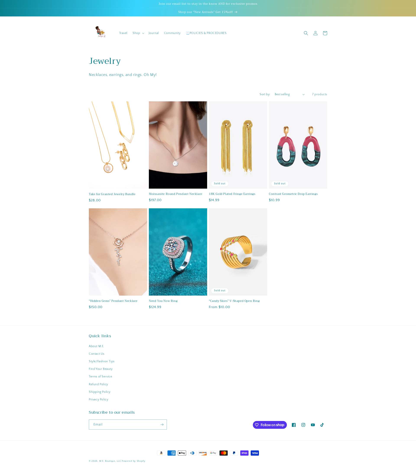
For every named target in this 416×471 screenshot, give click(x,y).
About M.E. (96, 346)
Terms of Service (100, 376)
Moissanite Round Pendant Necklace (175, 194)
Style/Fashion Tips (102, 361)
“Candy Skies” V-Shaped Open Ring (234, 301)
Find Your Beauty (101, 369)
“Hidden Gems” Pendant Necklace (113, 301)
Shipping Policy (99, 392)
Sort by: (265, 94)
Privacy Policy (98, 399)
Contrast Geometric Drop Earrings (293, 194)
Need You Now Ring (163, 301)
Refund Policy (98, 384)
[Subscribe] (162, 424)
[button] (138, 33)
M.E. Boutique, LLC (110, 461)
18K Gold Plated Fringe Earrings (232, 194)
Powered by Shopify (133, 461)
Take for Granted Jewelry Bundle (112, 194)
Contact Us (96, 354)
